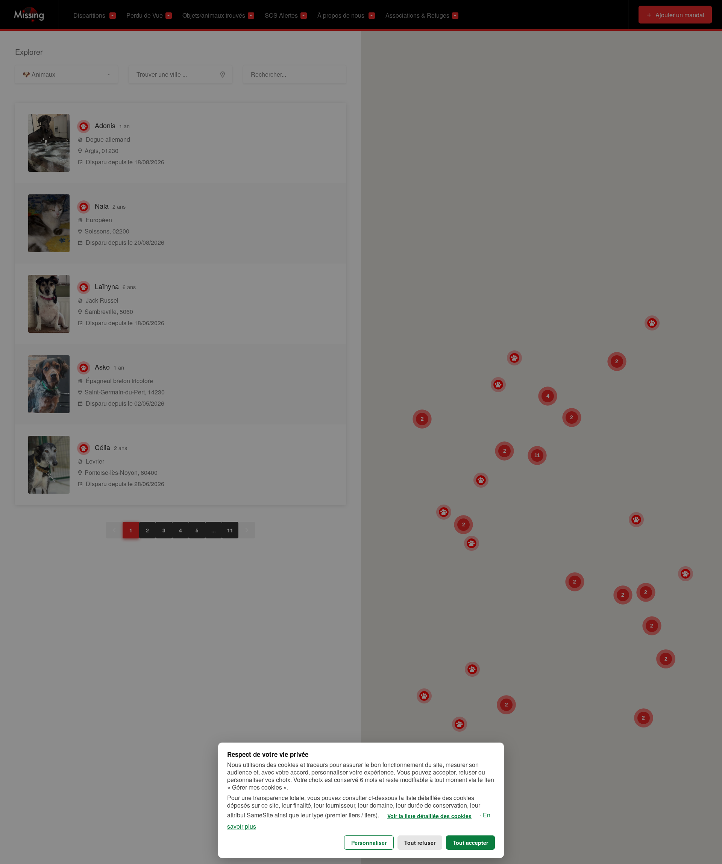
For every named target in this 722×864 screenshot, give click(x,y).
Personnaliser (369, 842)
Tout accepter (470, 842)
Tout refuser (419, 842)
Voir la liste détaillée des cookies (429, 816)
